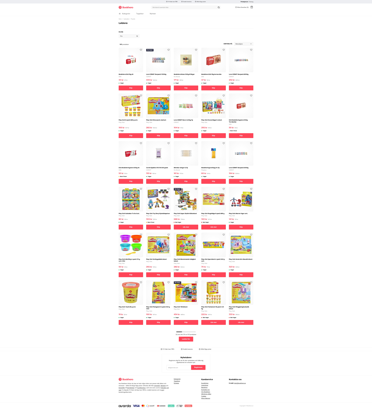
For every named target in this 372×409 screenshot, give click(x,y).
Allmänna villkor (206, 394)
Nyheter (176, 383)
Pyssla (133, 19)
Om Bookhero (205, 392)
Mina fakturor (205, 398)
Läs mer (186, 227)
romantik (157, 385)
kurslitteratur (141, 388)
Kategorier (177, 379)
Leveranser (204, 385)
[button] (251, 7)
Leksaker (126, 19)
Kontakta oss (205, 390)
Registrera (198, 367)
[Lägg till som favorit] (141, 50)
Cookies (203, 396)
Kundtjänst (204, 383)
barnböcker (130, 388)
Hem (120, 19)
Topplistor (177, 381)
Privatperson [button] (244, 2)
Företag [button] (251, 2)
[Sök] (218, 7)
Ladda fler (186, 339)
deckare (163, 385)
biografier (122, 388)
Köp (130, 88)
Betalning (204, 387)
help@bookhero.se (240, 383)
